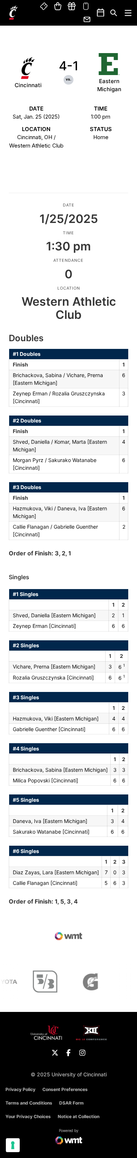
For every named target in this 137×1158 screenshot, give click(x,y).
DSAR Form (71, 1103)
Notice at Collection (78, 1116)
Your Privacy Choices (28, 1116)
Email (87, 19)
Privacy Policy (20, 1089)
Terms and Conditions (28, 1103)
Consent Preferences (65, 1089)
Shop (58, 6)
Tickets (44, 6)
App (85, 6)
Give (71, 6)
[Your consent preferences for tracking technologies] (13, 1145)
